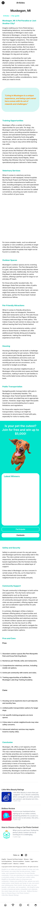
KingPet (4, 859)
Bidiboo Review (32, 891)
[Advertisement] (20, 218)
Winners (26, 859)
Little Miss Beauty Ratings (10, 895)
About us (15, 863)
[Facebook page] (22, 855)
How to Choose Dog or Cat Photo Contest (15, 893)
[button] (3, 2)
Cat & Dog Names (7, 861)
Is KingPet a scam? (7, 863)
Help (31, 859)
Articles (6, 16)
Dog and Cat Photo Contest (15, 859)
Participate (20, 529)
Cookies (27, 861)
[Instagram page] (26, 855)
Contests (20, 535)
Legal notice (34, 861)
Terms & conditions (18, 861)
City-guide (15, 16)
